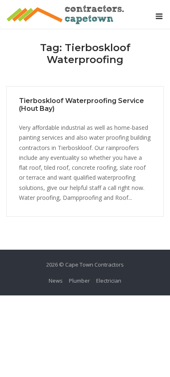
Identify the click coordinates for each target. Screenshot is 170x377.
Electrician (108, 280)
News (56, 280)
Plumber (79, 280)
